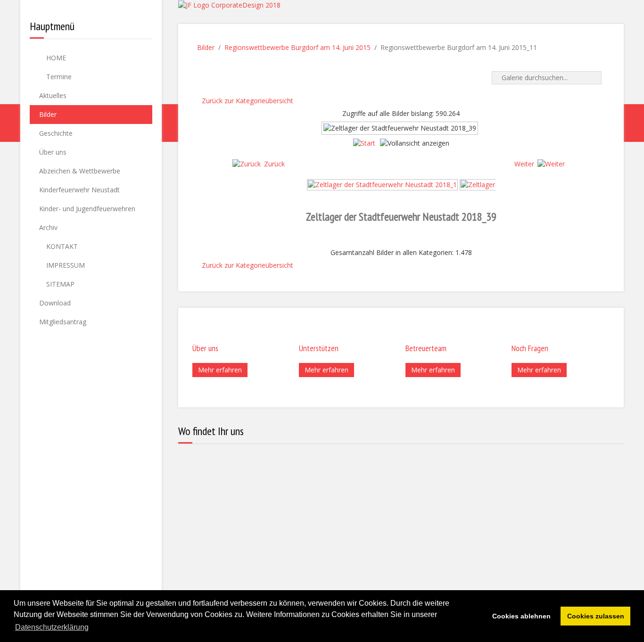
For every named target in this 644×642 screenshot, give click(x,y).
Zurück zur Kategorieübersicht (247, 100)
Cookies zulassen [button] (595, 616)
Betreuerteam (425, 348)
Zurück (274, 163)
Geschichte (56, 133)
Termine (58, 76)
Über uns (52, 152)
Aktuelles (52, 95)
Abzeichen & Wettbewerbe (79, 170)
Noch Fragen (530, 348)
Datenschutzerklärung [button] (52, 627)
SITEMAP (59, 284)
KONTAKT (61, 246)
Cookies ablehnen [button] (521, 616)
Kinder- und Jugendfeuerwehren (87, 208)
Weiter (524, 163)
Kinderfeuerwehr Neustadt (79, 189)
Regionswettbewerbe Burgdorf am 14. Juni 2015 (297, 47)
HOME (55, 57)
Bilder (48, 114)
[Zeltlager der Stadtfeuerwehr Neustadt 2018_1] (382, 184)
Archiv (48, 227)
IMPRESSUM (64, 265)
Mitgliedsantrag (62, 321)
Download (55, 302)
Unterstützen (319, 348)
